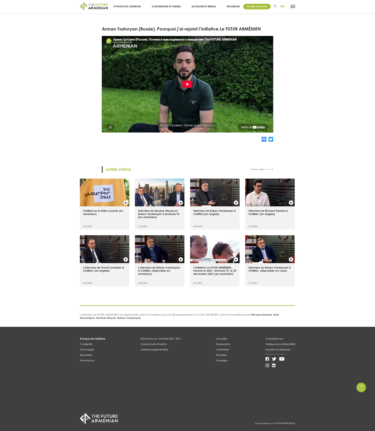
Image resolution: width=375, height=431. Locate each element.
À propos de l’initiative (92, 338)
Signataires (86, 355)
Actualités (221, 338)
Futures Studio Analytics (154, 344)
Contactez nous (274, 338)
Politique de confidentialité (280, 344)
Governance (87, 360)
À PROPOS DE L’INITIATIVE (127, 6)
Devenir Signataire (257, 6)
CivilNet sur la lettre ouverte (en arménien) (103, 212)
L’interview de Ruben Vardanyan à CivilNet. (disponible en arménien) (159, 270)
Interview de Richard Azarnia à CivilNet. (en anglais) (268, 212)
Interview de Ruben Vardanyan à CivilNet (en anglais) (214, 212)
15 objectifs (86, 344)
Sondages (221, 360)
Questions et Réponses (278, 349)
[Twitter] (271, 139)
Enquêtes (221, 355)
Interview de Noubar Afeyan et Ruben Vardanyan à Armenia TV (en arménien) (159, 214)
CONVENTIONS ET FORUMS (166, 6)
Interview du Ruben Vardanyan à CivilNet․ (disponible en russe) (269, 269)
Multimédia (222, 349)
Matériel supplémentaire (154, 349)
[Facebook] (264, 139)
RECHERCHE (233, 6)
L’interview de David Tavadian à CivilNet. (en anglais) (103, 269)
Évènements (223, 344)
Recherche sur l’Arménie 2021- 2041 (161, 338)
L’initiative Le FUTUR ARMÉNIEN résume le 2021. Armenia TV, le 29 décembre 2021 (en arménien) (214, 270)
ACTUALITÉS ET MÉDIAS (203, 6)
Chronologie (87, 349)
